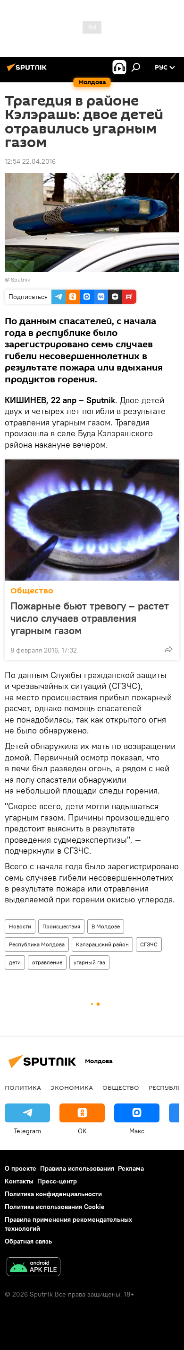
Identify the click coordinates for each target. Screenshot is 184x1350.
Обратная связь (28, 1241)
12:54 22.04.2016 (30, 161)
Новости (20, 926)
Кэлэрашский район (102, 944)
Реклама (131, 1168)
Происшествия (61, 926)
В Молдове (106, 926)
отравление (47, 962)
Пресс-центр (57, 1181)
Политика (23, 1087)
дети (15, 962)
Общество (31, 591)
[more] (168, 649)
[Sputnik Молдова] (28, 71)
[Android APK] (33, 1268)
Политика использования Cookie (55, 1206)
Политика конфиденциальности (53, 1194)
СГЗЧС (149, 944)
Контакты (19, 1181)
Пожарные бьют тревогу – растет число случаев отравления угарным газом (89, 618)
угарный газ (89, 962)
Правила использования (77, 1168)
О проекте (20, 1168)
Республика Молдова (37, 944)
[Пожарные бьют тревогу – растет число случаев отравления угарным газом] (92, 520)
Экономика (71, 1087)
